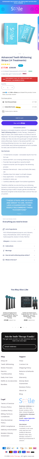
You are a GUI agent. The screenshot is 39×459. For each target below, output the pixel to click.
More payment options (19, 127)
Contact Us (23, 364)
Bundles (4, 384)
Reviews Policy (24, 387)
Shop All (4, 361)
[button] (2, 9)
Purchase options (6, 98)
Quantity (3, 84)
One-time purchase (10, 102)
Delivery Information (9, 430)
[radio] (3, 102)
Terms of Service (7, 403)
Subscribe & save (12, 107)
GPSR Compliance (8, 426)
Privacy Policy (6, 407)
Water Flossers (7, 368)
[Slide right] (23, 54)
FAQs (21, 361)
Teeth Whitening (7, 364)
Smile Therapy (15, 456)
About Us (22, 390)
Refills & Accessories (9, 381)
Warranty (23, 377)
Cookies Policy (6, 411)
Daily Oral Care (7, 377)
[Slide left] (16, 54)
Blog (21, 394)
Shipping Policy (25, 368)
